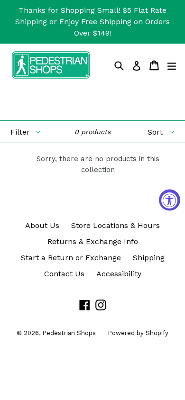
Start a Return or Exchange (71, 257)
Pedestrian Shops (69, 332)
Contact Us (64, 273)
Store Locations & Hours (115, 225)
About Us (42, 225)
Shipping (149, 257)
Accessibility (118, 273)
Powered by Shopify (138, 332)
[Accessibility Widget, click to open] (169, 200)
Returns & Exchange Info (92, 241)
